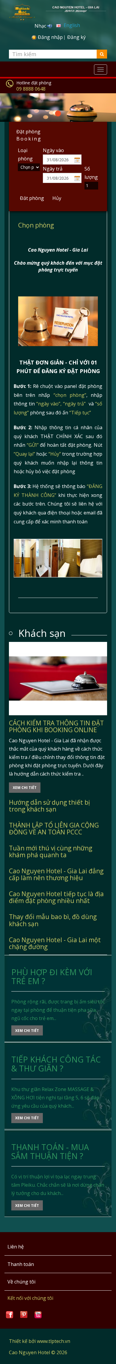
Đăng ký (76, 37)
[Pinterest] (23, 1314)
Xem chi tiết (25, 787)
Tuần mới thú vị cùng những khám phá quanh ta (50, 851)
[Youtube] (38, 1314)
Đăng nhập (50, 37)
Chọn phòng (36, 225)
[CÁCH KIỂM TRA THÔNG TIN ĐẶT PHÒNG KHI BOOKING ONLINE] (58, 679)
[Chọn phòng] (58, 320)
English (71, 25)
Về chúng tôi (21, 1281)
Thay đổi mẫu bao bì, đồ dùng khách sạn (53, 920)
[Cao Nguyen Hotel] (22, 9)
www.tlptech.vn (53, 1341)
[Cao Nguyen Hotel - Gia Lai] (76, 8)
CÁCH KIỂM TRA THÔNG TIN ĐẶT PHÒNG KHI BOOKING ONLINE (56, 726)
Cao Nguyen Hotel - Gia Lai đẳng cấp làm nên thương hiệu (56, 874)
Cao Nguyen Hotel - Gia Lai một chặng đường (55, 943)
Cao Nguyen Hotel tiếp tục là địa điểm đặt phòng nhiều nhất (56, 897)
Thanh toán (20, 1264)
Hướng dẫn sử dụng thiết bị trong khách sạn (49, 805)
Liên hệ (15, 1246)
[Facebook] (9, 1314)
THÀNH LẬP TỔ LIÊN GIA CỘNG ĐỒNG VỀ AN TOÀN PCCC (54, 828)
